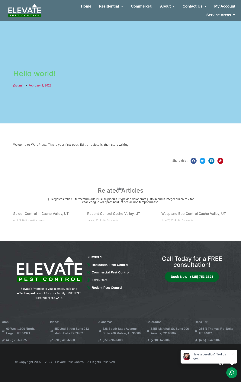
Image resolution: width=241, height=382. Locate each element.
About (165, 6)
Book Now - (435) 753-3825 (192, 277)
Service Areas (218, 15)
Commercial (142, 6)
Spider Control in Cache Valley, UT (41, 214)
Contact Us (192, 6)
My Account (224, 6)
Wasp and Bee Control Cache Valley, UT (193, 214)
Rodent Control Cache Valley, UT (113, 214)
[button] (194, 161)
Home (86, 6)
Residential (109, 6)
